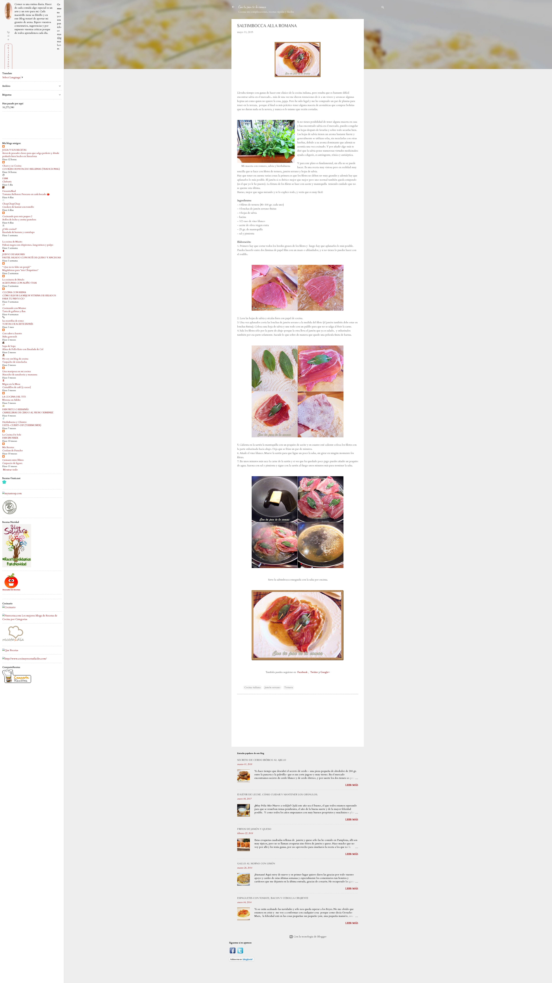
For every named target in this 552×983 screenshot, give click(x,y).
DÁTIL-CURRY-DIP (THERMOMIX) (21, 425)
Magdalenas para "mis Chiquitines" (20, 270)
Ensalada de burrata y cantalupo (18, 232)
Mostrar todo (10, 470)
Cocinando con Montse (14, 308)
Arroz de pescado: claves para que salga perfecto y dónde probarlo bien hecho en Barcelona (30, 155)
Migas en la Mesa (11, 384)
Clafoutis (7, 181)
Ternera (288, 687)
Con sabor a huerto (12, 333)
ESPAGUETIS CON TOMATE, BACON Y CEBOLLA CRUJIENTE (272, 898)
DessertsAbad (9, 191)
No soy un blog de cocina (15, 358)
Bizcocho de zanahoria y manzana (19, 374)
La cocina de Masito (12, 241)
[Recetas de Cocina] (13, 642)
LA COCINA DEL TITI (14, 396)
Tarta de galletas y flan (14, 311)
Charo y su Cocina (11, 165)
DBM (5, 178)
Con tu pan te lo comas (252, 7)
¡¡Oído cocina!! (9, 229)
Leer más (351, 785)
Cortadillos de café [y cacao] (16, 387)
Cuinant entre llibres (13, 460)
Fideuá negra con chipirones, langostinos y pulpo (27, 244)
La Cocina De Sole (11, 434)
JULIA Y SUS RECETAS (14, 150)
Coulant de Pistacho (12, 450)
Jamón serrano (272, 687)
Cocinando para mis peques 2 (17, 216)
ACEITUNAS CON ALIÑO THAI (19, 282)
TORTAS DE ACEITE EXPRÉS (17, 324)
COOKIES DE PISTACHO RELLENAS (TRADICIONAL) (31, 169)
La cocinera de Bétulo (13, 279)
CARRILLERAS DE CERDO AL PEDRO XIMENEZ (27, 412)
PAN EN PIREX (10, 437)
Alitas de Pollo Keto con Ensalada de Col (22, 349)
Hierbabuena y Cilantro (14, 422)
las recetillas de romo (13, 320)
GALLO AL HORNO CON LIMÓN (256, 863)
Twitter (314, 672)
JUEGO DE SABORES (13, 254)
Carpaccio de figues (12, 463)
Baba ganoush (9, 336)
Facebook (302, 672)
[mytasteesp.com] (12, 493)
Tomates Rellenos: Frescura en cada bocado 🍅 (26, 194)
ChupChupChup (11, 203)
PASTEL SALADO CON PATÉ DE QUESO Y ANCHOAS (31, 257)
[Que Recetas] (10, 650)
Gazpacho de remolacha (14, 362)
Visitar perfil (8, 57)
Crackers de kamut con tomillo (18, 207)
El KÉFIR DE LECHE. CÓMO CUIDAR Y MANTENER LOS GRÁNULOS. (277, 794)
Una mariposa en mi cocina (16, 371)
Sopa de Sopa (9, 346)
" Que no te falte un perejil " (16, 267)
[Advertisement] (377, 62)
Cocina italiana (252, 687)
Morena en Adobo (11, 399)
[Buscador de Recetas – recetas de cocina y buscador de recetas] (11, 590)
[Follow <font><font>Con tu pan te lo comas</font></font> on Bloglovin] (241, 960)
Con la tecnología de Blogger (309, 936)
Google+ (325, 672)
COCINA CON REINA (14, 292)
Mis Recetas (8, 447)
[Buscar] (383, 7)
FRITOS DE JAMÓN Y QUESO (254, 829)
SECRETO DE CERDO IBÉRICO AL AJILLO (261, 760)
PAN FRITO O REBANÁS (15, 409)
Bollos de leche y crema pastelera (19, 219)
